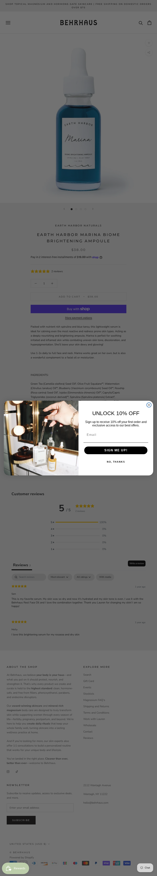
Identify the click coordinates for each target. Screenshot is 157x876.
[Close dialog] (149, 405)
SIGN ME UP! (116, 450)
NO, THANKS (116, 462)
